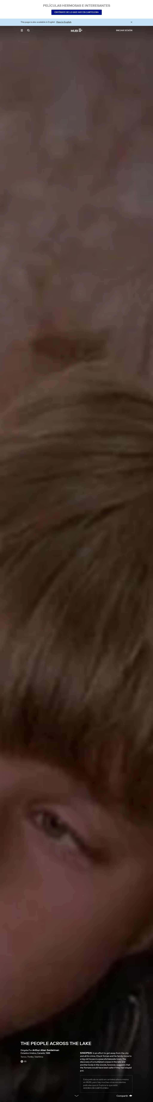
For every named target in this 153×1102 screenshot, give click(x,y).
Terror (23, 1056)
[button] (22, 30)
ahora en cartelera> (96, 1088)
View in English (63, 22)
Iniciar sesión (124, 30)
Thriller (30, 1056)
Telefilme (38, 1056)
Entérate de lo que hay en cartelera (77, 12)
